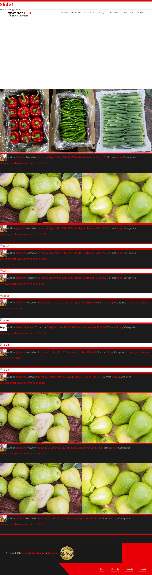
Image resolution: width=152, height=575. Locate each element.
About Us (76, 12)
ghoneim (21, 157)
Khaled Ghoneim (25, 327)
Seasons (128, 12)
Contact (140, 12)
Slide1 (7, 4)
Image (120, 157)
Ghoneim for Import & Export (33, 553)
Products (89, 12)
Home (64, 12)
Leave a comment (31, 163)
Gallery (101, 12)
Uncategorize (7, 163)
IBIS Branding (54, 553)
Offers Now (114, 12)
